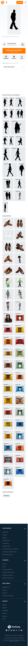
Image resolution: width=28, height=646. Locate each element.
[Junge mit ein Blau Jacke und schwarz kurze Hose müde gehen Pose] (8, 364)
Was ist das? (15, 63)
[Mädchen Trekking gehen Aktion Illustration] (8, 435)
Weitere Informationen (9, 67)
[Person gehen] (5, 102)
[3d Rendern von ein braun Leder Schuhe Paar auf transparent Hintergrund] (8, 281)
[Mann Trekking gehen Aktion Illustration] (8, 423)
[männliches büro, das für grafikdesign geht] (8, 265)
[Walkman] (5, 167)
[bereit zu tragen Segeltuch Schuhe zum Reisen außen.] (8, 305)
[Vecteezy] (2, 2)
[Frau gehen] (9, 212)
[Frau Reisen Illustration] (8, 399)
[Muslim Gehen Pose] (8, 411)
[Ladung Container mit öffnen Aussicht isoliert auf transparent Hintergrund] (8, 482)
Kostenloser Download (14, 50)
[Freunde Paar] (14, 125)
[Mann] (17, 265)
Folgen (22, 45)
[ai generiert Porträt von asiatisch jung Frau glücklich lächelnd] (8, 470)
